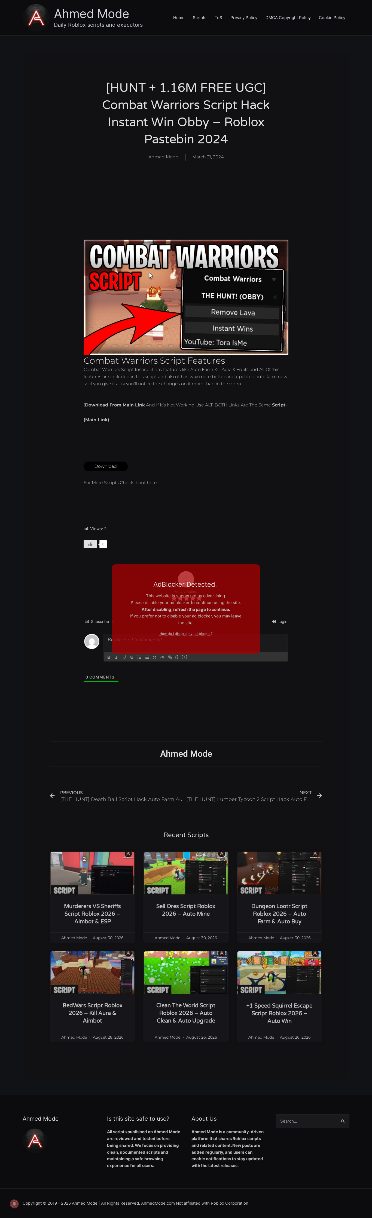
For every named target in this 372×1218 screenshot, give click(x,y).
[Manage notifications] (14, 1203)
